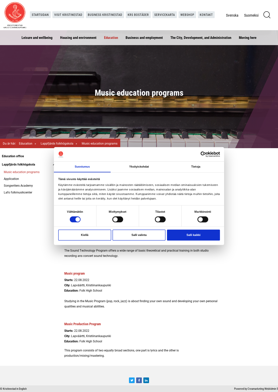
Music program (74, 273)
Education (111, 37)
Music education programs (22, 172)
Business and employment (144, 37)
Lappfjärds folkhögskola (57, 143)
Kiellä (84, 235)
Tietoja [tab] (195, 166)
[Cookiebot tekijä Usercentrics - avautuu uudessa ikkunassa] (203, 154)
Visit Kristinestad (68, 15)
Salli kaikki (193, 235)
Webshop (187, 15)
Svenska (232, 15)
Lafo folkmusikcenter (18, 192)
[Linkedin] (146, 380)
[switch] (117, 219)
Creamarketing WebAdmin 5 (263, 388)
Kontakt (206, 15)
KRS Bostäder (138, 15)
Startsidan (40, 15)
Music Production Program (82, 324)
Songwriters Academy (18, 185)
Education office (13, 156)
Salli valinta (139, 235)
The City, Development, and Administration (200, 37)
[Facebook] (139, 380)
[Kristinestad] (15, 15)
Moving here (247, 37)
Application (11, 179)
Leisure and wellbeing (37, 37)
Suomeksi (251, 15)
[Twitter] (132, 380)
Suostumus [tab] (82, 166)
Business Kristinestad (105, 15)
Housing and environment (78, 37)
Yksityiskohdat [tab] (139, 166)
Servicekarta (164, 15)
